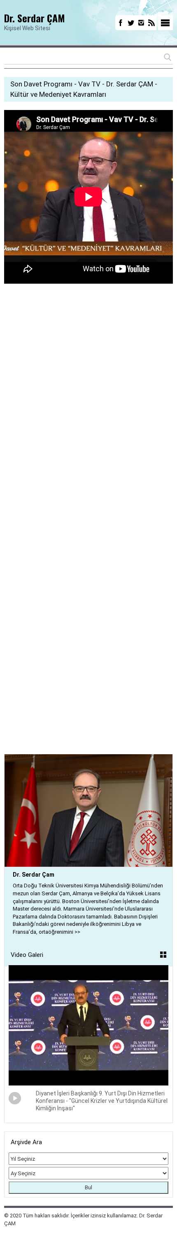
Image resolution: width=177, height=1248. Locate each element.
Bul (88, 1187)
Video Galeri (27, 955)
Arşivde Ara (26, 1142)
